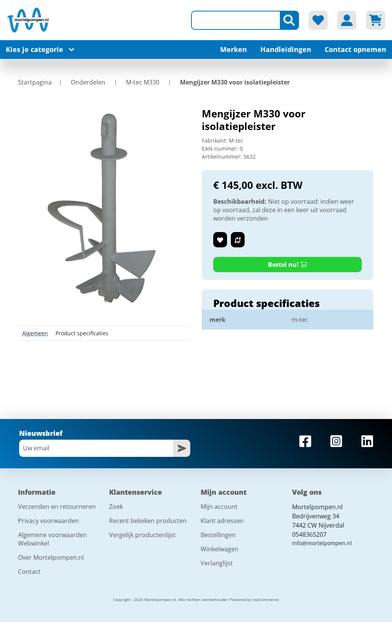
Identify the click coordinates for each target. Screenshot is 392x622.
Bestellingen (218, 535)
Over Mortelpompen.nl (51, 557)
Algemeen (35, 333)
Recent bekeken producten (148, 520)
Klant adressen (222, 520)
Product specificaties (82, 333)
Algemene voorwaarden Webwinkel (52, 539)
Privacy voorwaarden (48, 520)
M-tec (236, 140)
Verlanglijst (217, 563)
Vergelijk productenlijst (142, 535)
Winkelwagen (219, 549)
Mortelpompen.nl (317, 507)
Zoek (116, 506)
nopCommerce (265, 599)
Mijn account (219, 506)
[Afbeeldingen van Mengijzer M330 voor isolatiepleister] (104, 211)
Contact (29, 571)
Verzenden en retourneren (57, 506)
